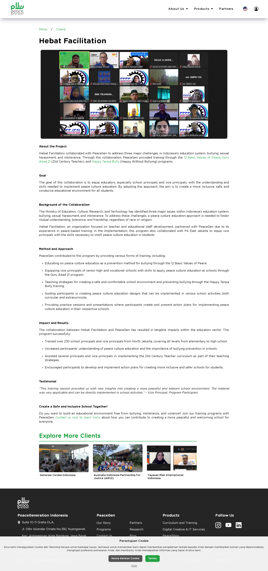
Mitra (43, 29)
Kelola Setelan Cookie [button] (125, 558)
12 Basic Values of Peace (202, 157)
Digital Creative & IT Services (184, 529)
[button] (245, 9)
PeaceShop (171, 535)
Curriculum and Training (180, 522)
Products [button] (201, 8)
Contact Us (104, 535)
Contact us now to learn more (77, 417)
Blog (133, 535)
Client (61, 29)
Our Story (104, 522)
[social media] (218, 526)
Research (136, 529)
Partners (226, 8)
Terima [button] (152, 558)
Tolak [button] (134, 566)
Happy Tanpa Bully (105, 161)
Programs (104, 529)
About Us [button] (176, 8)
